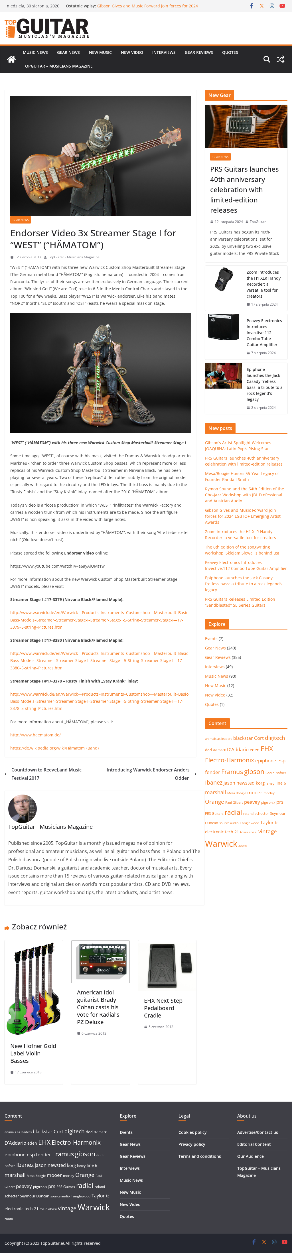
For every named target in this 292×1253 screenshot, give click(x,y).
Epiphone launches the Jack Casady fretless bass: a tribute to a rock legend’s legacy (265, 384)
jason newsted (239, 783)
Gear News (68, 52)
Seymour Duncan (34, 1196)
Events (211, 638)
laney (270, 783)
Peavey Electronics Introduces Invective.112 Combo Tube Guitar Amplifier (264, 332)
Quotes (230, 52)
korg (260, 783)
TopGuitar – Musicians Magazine (58, 66)
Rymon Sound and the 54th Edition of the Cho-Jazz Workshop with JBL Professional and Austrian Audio (146, 8)
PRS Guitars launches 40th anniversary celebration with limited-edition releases (244, 189)
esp (281, 760)
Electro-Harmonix (229, 760)
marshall (215, 792)
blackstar (243, 738)
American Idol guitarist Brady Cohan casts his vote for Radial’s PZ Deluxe (98, 1007)
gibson (254, 771)
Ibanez (213, 782)
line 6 (280, 783)
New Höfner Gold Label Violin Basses (33, 1053)
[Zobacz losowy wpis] (280, 59)
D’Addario (238, 749)
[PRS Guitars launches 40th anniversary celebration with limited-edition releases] (246, 126)
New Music (100, 52)
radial (233, 812)
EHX (267, 748)
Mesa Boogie (236, 793)
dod (208, 749)
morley (269, 793)
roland (248, 813)
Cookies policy (193, 1132)
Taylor (267, 822)
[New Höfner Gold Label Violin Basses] (34, 944)
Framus (232, 771)
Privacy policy (192, 1144)
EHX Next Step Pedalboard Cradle (163, 1008)
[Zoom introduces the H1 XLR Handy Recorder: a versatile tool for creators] (223, 288)
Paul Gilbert (234, 803)
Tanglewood (249, 823)
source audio (229, 823)
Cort (259, 738)
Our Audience (250, 1156)
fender (212, 772)
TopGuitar (258, 221)
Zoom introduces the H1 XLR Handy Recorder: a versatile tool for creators (264, 284)
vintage (267, 831)
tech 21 (232, 831)
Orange (214, 801)
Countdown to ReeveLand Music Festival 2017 (46, 774)
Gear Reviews (199, 52)
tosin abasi (248, 832)
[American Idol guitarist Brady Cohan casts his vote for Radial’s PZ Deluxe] (100, 944)
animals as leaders (218, 739)
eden (254, 749)
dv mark (219, 750)
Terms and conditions (200, 1156)
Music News (35, 52)
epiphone (265, 760)
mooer (254, 792)
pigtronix (268, 802)
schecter (262, 813)
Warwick (221, 843)
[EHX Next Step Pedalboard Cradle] (167, 944)
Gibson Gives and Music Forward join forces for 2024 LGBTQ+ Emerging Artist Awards (243, 516)
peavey (252, 802)
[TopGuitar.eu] (11, 59)
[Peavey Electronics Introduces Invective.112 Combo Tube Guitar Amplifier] (223, 337)
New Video (132, 52)
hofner (281, 772)
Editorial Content (254, 1144)
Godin (270, 773)
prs (279, 802)
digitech (275, 738)
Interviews (164, 52)
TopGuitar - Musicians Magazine (74, 257)
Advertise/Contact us (257, 1132)
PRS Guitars (214, 813)
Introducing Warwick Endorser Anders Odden (148, 774)
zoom (242, 846)
